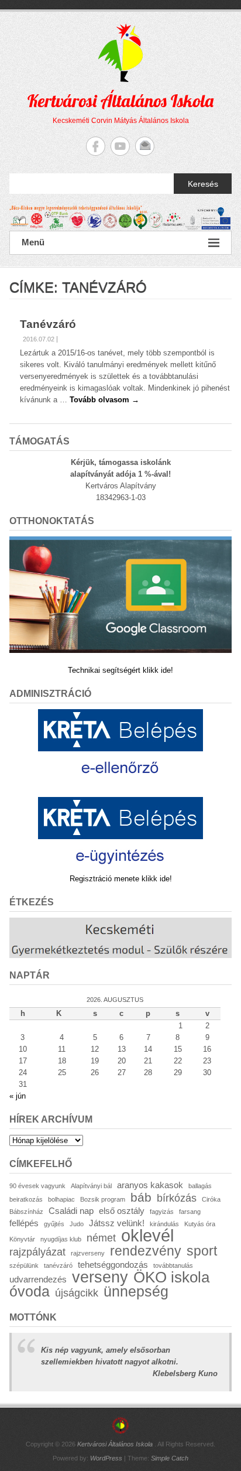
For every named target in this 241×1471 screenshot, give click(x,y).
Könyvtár (22, 1239)
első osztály (121, 1211)
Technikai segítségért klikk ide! (120, 670)
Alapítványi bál (91, 1185)
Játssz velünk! (116, 1223)
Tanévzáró (48, 324)
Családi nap (71, 1211)
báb (141, 1197)
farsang (190, 1211)
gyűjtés (54, 1223)
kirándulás (164, 1223)
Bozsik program (102, 1199)
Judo (77, 1223)
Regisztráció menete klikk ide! (121, 878)
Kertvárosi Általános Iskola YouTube (120, 146)
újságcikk (76, 1293)
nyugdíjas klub (60, 1239)
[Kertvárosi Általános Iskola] (120, 218)
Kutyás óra (199, 1223)
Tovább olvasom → (104, 399)
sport (202, 1250)
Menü (33, 242)
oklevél (147, 1235)
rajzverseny (88, 1253)
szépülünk (24, 1265)
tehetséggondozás (113, 1265)
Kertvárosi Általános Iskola (120, 101)
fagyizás (162, 1211)
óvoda (29, 1291)
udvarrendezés (38, 1279)
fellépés (24, 1223)
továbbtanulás (173, 1265)
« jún (17, 1096)
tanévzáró (58, 1265)
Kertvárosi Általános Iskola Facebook (95, 146)
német (101, 1237)
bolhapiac (61, 1199)
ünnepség (136, 1291)
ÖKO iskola (171, 1277)
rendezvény (145, 1250)
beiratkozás (26, 1199)
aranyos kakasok (150, 1185)
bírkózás (177, 1198)
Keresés (203, 184)
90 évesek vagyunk (37, 1185)
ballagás (200, 1185)
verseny (100, 1277)
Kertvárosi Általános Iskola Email (144, 146)
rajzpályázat (37, 1252)
